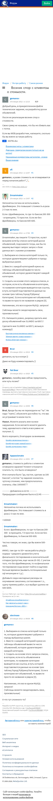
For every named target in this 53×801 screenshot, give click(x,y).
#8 (32, 618)
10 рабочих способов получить (18, 600)
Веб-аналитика (9, 742)
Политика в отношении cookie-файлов (19, 766)
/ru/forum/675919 (33, 708)
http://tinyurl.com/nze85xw (35, 594)
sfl (11, 169)
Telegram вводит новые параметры (19, 336)
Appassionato (17, 455)
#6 (32, 406)
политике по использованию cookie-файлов (18, 796)
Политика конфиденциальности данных (20, 762)
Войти (47, 3)
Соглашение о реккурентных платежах (19, 770)
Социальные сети (10, 738)
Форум (5, 83)
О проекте (7, 755)
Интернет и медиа (10, 746)
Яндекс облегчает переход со (17, 340)
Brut (12, 348)
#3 (32, 233)
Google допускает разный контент (19, 443)
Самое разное (36, 83)
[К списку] (8, 88)
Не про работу (19, 83)
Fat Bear (14, 370)
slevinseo (14, 615)
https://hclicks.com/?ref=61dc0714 (35, 394)
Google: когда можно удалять (17, 446)
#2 (32, 198)
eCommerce (7, 750)
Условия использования (13, 759)
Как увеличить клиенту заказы (17, 603)
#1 (32, 172)
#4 (32, 352)
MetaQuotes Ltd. (20, 781)
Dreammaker (16, 195)
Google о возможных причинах (18, 440)
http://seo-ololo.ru (20, 187)
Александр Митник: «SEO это (17, 606)
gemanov (14, 98)
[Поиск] (38, 4)
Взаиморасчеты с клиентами (20, 146)
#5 (32, 373)
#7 (32, 459)
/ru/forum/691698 (35, 710)
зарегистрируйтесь (34, 720)
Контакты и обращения (13, 774)
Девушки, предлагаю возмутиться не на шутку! (25, 151)
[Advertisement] (26, 14)
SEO (4, 734)
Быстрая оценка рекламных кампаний (21, 333)
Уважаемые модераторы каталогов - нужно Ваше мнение (26, 158)
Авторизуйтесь (12, 720)
